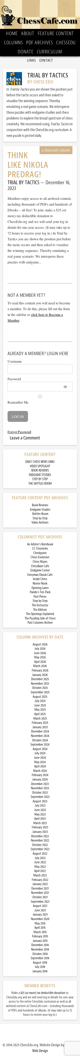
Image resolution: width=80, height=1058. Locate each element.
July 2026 (40, 649)
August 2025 (40, 697)
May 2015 (40, 923)
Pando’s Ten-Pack (40, 592)
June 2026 (40, 653)
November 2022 (40, 840)
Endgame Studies (40, 510)
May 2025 (40, 710)
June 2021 (40, 910)
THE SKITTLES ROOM (40, 483)
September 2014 (40, 958)
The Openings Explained (40, 614)
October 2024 (40, 740)
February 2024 (40, 775)
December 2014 (40, 945)
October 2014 (40, 954)
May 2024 (40, 762)
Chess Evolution (40, 557)
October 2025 (40, 688)
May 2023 (40, 814)
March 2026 (40, 666)
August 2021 (40, 906)
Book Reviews (40, 505)
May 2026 (40, 657)
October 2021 (40, 897)
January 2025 (40, 727)
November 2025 (40, 684)
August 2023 (40, 801)
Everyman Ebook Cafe (40, 575)
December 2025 (40, 679)
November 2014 (40, 949)
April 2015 (40, 928)
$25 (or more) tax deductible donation (42, 993)
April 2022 (40, 871)
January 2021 (40, 914)
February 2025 (40, 723)
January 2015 (40, 941)
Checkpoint (40, 553)
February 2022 (40, 880)
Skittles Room (40, 514)
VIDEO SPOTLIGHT (40, 466)
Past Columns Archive (40, 623)
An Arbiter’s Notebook (40, 544)
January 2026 (40, 675)
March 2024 (40, 771)
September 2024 (40, 744)
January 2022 (40, 884)
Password (14, 378)
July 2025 (40, 701)
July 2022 (40, 858)
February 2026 (40, 670)
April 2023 (40, 819)
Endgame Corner (40, 570)
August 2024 (40, 749)
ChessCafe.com (40, 14)
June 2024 (40, 758)
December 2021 (40, 888)
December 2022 (40, 836)
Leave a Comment (25, 438)
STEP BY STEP (40, 479)
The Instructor (40, 605)
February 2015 (40, 936)
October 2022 (40, 845)
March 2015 (40, 932)
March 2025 (40, 718)
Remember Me (18, 402)
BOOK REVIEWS (40, 470)
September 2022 (40, 849)
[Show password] (65, 386)
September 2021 (40, 902)
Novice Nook (40, 583)
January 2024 (40, 779)
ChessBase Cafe (40, 566)
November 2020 (40, 919)
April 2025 (40, 714)
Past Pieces (40, 597)
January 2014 (40, 971)
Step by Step (40, 518)
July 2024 (40, 753)
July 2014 (40, 967)
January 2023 (40, 832)
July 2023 (40, 805)
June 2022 (40, 862)
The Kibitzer (40, 610)
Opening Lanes (40, 588)
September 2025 (40, 692)
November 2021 (40, 893)
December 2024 (40, 731)
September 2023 (40, 797)
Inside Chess (40, 579)
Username (15, 361)
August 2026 (40, 644)
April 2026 (40, 662)
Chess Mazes (40, 562)
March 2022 (40, 875)
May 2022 (40, 867)
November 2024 (40, 736)
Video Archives (40, 522)
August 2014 (40, 963)
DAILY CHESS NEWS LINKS (40, 462)
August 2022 (40, 854)
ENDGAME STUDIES (40, 475)
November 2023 (40, 788)
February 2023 (40, 827)
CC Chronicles (40, 548)
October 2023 (40, 793)
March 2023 (40, 823)
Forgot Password (19, 431)
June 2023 (40, 810)
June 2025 (40, 705)
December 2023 (40, 784)
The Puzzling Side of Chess (40, 618)
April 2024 (40, 766)
